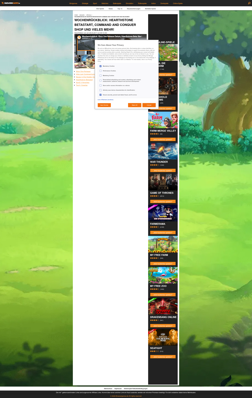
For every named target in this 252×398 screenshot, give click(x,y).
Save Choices (104, 105)
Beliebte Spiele (150, 8)
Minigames (73, 3)
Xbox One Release (83, 71)
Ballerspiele (117, 3)
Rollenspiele (142, 3)
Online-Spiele (178, 3)
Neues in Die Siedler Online (87, 77)
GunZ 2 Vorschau (82, 82)
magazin (82, 15)
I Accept (149, 105)
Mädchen (105, 3)
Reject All (134, 105)
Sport (95, 3)
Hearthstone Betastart (84, 80)
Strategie (85, 3)
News (111, 8)
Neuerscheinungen (133, 8)
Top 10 (119, 8)
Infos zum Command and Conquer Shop (91, 74)
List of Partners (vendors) (105, 100)
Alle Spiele (100, 8)
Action (153, 3)
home (76, 15)
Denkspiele (164, 3)
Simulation (129, 3)
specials (88, 15)
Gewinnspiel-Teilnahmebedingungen (136, 389)
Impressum (118, 389)
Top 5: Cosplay (82, 85)
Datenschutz (108, 389)
